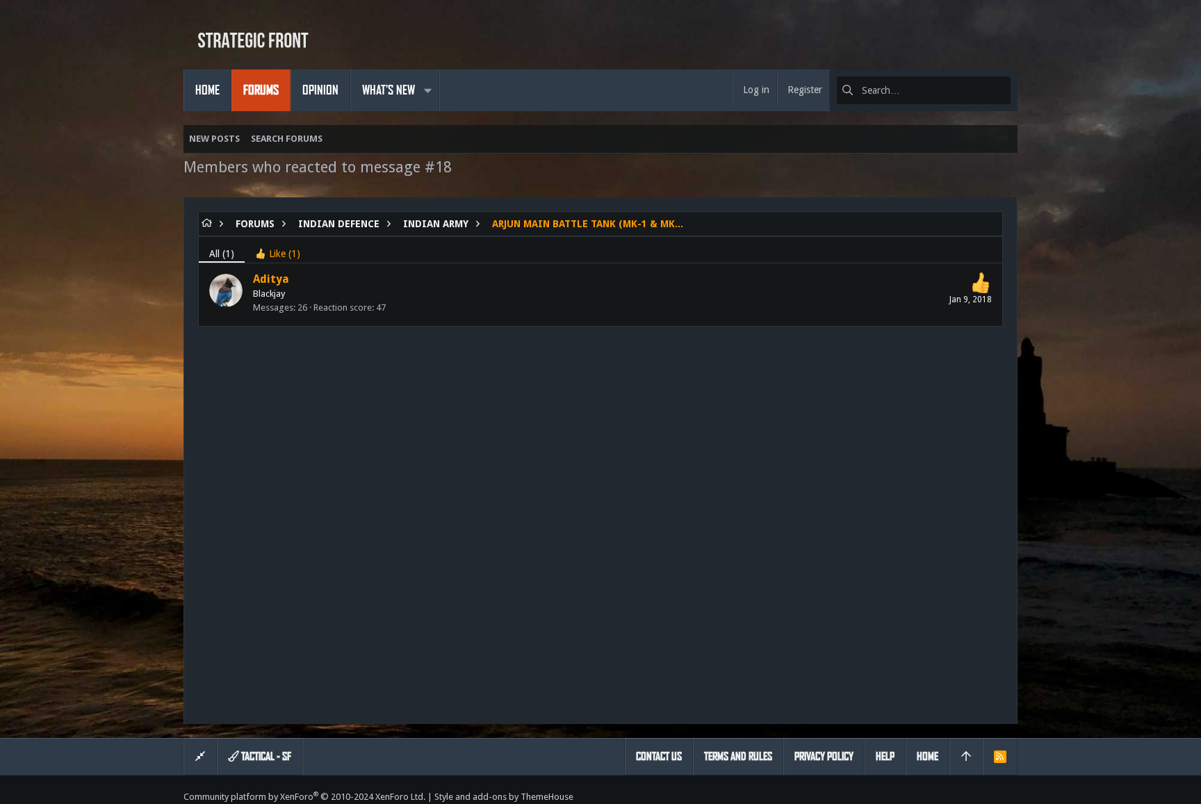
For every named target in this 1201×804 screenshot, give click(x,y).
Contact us (659, 756)
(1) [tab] (221, 253)
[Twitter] (1011, 796)
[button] (427, 90)
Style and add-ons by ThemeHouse (503, 796)
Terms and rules (738, 756)
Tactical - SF (265, 756)
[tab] (278, 250)
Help (885, 756)
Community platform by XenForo (304, 796)
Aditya (271, 279)
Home (927, 756)
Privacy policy (823, 756)
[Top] (966, 757)
